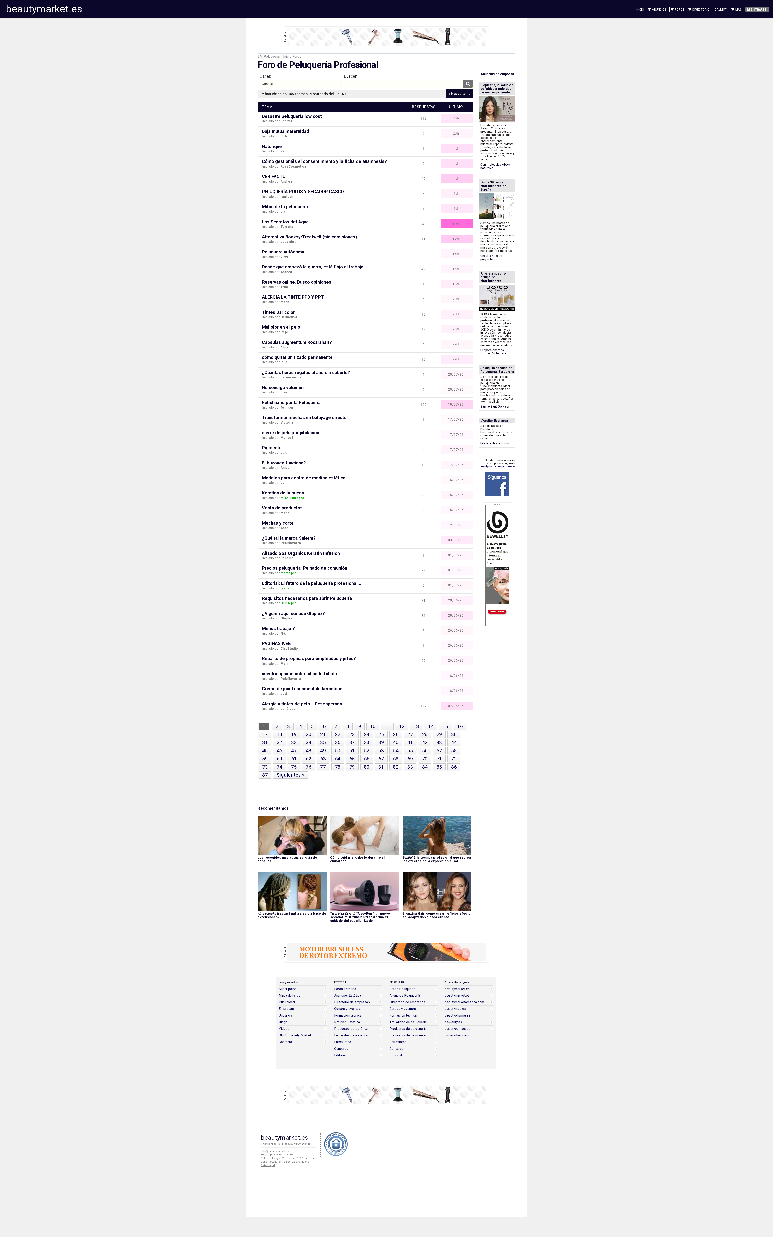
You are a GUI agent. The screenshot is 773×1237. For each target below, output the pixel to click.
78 (337, 767)
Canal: (265, 76)
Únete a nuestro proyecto (491, 257)
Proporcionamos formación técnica (493, 351)
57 (439, 751)
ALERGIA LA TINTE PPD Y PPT (293, 297)
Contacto (285, 1042)
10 (372, 726)
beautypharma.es (457, 1015)
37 (352, 742)
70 (425, 759)
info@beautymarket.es (275, 1151)
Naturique (272, 146)
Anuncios (659, 9)
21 (323, 734)
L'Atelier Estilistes (494, 421)
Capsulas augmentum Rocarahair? (297, 342)
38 (366, 742)
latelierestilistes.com (494, 443)
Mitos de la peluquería (285, 206)
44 (454, 742)
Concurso (341, 1048)
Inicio (640, 9)
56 (425, 751)
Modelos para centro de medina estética (303, 477)
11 (387, 726)
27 (410, 734)
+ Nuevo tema (459, 93)
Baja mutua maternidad (285, 131)
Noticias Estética (347, 1022)
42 (425, 742)
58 (454, 751)
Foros (680, 9)
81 (381, 767)
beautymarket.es (44, 9)
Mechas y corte (278, 523)
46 (279, 751)
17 (265, 734)
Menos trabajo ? (278, 628)
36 (337, 742)
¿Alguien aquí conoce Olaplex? (293, 613)
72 (454, 759)
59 (265, 759)
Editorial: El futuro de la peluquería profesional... (311, 583)
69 (410, 759)
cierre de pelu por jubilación (290, 432)
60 (279, 759)
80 (366, 767)
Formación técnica (348, 1015)
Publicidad (287, 1002)
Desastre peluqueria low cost (292, 116)
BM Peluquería (269, 56)
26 (395, 734)
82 (395, 767)
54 (395, 751)
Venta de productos (282, 507)
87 (265, 775)
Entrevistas (342, 1042)
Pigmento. (272, 447)
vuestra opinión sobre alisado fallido (299, 673)
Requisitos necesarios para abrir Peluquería (307, 598)
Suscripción (288, 989)
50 (337, 751)
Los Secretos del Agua (285, 221)
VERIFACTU (273, 176)
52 (366, 751)
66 (366, 759)
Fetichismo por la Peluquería (291, 402)
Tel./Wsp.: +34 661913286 (277, 1154)
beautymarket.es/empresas (497, 466)
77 (323, 767)
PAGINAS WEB (276, 643)
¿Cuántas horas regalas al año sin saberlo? (306, 372)
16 (460, 726)
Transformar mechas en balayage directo (304, 417)
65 (352, 759)
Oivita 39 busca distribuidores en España (493, 186)
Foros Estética (345, 989)
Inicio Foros (292, 56)
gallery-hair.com (457, 1035)
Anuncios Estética (347, 995)
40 (395, 742)
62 (308, 759)
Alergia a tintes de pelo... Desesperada (302, 703)
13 (416, 726)
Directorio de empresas (352, 1002)
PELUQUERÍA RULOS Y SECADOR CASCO (303, 191)
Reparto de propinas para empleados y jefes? (309, 658)
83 (410, 767)
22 (337, 734)
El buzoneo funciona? (284, 462)
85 (439, 767)
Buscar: (351, 76)
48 (308, 751)
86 (454, 767)
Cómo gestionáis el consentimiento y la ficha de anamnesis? (324, 161)
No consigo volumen (283, 387)
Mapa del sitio (289, 995)
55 (410, 751)
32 (279, 742)
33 (294, 742)
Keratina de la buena (283, 492)
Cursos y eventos (347, 1008)
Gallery (721, 9)
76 (308, 767)
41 (410, 742)
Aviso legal (268, 1165)
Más (738, 9)
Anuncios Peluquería (405, 995)
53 (381, 751)
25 (381, 734)
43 (439, 742)
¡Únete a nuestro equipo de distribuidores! (493, 277)
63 (323, 759)
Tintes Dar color (278, 312)
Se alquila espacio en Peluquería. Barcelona (497, 370)
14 (431, 726)
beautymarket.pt (457, 995)
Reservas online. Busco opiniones (296, 282)
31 (265, 742)
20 (308, 734)
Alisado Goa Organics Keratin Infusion (301, 553)
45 (265, 751)
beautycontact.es (457, 1028)
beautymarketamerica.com (464, 1002)
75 (294, 767)
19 (294, 734)
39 (381, 742)
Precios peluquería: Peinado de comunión (304, 568)
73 (265, 767)
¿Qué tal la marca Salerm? (289, 538)
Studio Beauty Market (295, 1035)
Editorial (340, 1055)
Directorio (700, 9)
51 (352, 751)
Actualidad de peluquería (408, 1022)
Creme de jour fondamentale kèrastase (302, 688)
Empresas (286, 1008)
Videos (284, 1028)
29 (439, 734)
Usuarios (285, 1015)
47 (294, 751)
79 (352, 767)
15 (445, 726)
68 (395, 759)
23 (352, 734)
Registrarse (756, 9)
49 (323, 751)
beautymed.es (455, 1008)
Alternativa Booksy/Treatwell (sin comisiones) (309, 236)
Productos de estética (351, 1028)
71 (439, 759)
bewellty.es (453, 1022)
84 (425, 767)
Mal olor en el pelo (281, 327)
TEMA (267, 107)
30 (454, 734)
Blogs (283, 1022)
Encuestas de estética (351, 1035)
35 (323, 742)
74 (279, 767)
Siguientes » (290, 775)
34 (308, 742)
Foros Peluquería (402, 989)
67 (381, 759)
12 (402, 726)
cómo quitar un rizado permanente (297, 357)
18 (279, 734)
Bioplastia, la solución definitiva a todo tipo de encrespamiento (496, 88)
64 (337, 759)
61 (294, 759)
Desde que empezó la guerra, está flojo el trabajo (312, 266)
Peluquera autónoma (283, 251)
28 (425, 734)
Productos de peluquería (408, 1028)
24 (366, 734)
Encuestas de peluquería (408, 1035)
